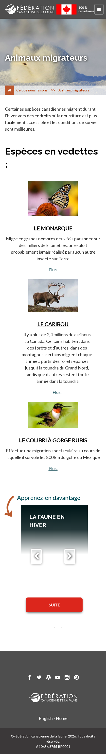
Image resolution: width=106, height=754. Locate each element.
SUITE (54, 604)
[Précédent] (36, 556)
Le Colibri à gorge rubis (53, 440)
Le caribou (53, 324)
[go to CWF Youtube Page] (57, 678)
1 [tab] (54, 627)
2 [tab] (61, 627)
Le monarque (53, 228)
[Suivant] (69, 556)
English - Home (53, 718)
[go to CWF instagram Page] (67, 678)
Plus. (53, 269)
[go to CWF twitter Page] (38, 678)
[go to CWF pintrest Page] (76, 678)
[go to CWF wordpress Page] (48, 678)
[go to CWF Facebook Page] (29, 678)
